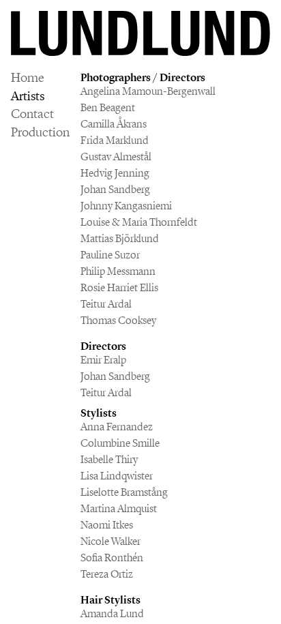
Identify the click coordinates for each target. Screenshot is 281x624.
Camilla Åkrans (113, 123)
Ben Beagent (107, 107)
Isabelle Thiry (109, 459)
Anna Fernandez (116, 426)
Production (40, 132)
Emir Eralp (103, 359)
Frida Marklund (114, 140)
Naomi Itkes (106, 524)
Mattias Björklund (119, 238)
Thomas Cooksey (118, 320)
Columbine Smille (120, 442)
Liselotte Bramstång (124, 492)
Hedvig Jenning (114, 172)
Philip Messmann (118, 271)
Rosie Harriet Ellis (119, 287)
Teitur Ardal (106, 303)
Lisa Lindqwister (116, 475)
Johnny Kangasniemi (126, 205)
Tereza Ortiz (106, 573)
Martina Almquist (118, 508)
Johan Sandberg (115, 189)
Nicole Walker (110, 541)
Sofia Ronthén (111, 557)
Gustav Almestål (115, 156)
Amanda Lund (112, 613)
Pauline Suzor (110, 254)
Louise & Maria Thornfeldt (138, 222)
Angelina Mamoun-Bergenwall (148, 91)
